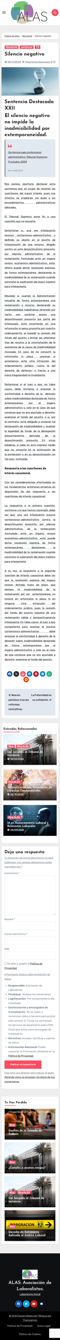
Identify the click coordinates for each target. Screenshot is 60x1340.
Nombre (9, 919)
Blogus (43, 1315)
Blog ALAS (11, 47)
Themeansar (30, 1320)
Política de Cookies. (30, 1334)
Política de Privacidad (20, 1055)
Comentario (12, 873)
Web (6, 948)
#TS (53, 62)
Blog (10, 746)
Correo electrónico (16, 934)
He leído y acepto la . (23, 965)
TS (37, 47)
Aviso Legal (43, 1325)
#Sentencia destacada (37, 62)
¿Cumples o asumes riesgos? (27, 1167)
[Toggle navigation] (4, 12)
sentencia (26, 47)
